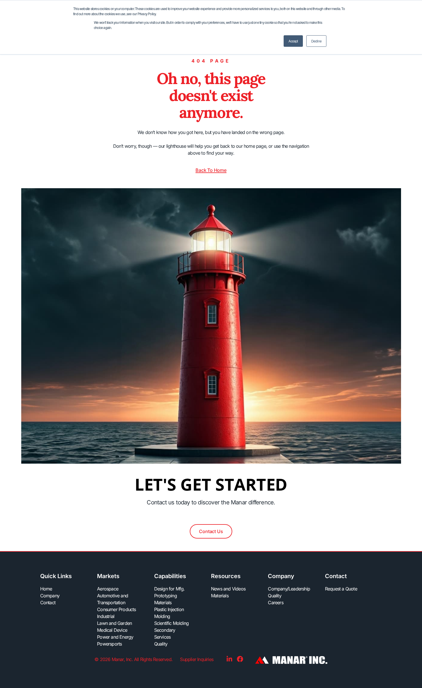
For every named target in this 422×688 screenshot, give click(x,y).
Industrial (105, 616)
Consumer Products (116, 609)
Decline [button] (316, 40)
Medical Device (112, 630)
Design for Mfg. (169, 589)
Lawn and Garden (114, 623)
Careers (275, 602)
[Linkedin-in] (229, 659)
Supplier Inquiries (197, 659)
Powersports (109, 644)
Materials (163, 602)
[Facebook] (240, 659)
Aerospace (107, 589)
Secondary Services (164, 633)
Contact (47, 602)
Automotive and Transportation (112, 599)
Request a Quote (341, 589)
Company (49, 595)
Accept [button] (293, 40)
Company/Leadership (287, 589)
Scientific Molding (171, 623)
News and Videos (228, 589)
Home (46, 589)
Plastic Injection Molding (169, 613)
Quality (160, 644)
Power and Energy (115, 637)
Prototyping (165, 595)
